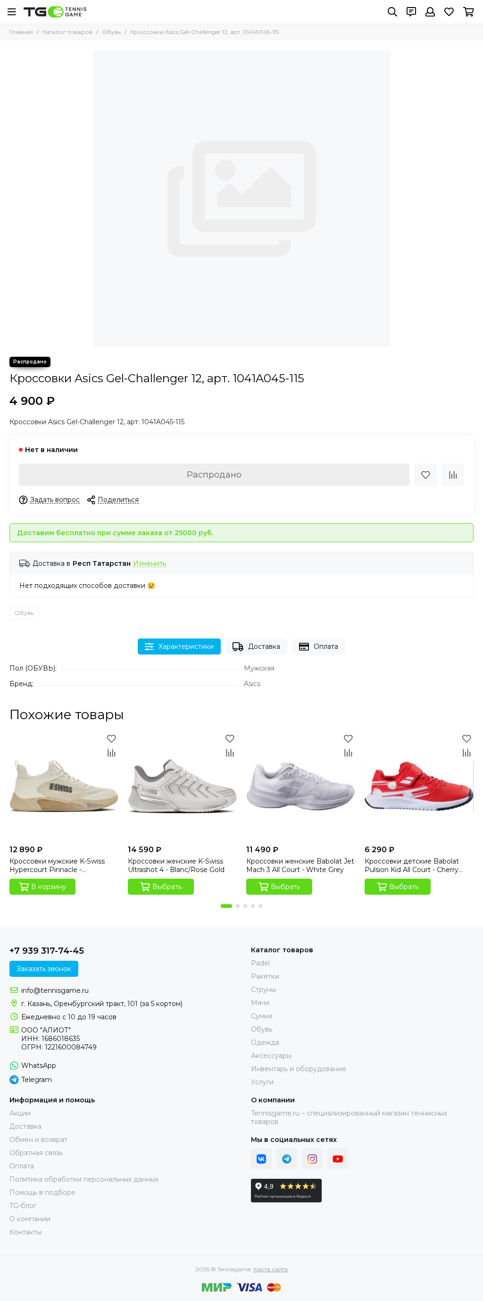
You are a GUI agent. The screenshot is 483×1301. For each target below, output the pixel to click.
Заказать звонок (44, 969)
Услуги (262, 1082)
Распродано (214, 475)
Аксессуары (271, 1055)
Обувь (111, 31)
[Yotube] (337, 1159)
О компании (29, 1219)
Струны (263, 989)
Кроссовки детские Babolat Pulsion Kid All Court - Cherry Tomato (412, 865)
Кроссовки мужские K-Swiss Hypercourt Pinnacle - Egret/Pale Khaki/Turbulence (57, 865)
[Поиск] (392, 12)
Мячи (260, 1003)
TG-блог (22, 1205)
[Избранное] (425, 474)
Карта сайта (270, 1269)
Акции (20, 1113)
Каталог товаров (67, 31)
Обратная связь (36, 1153)
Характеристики (186, 646)
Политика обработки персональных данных (83, 1179)
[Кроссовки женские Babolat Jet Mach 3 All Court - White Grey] (300, 785)
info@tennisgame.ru (55, 990)
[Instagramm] (312, 1159)
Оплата (326, 646)
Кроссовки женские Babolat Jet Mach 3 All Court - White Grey (300, 865)
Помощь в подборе (42, 1192)
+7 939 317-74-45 (46, 951)
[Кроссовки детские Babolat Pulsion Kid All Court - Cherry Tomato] (419, 785)
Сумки (261, 1016)
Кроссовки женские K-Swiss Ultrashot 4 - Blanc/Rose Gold (176, 865)
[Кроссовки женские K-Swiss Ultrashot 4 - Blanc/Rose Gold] (182, 785)
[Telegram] (286, 1159)
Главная (21, 31)
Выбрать (167, 886)
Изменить (149, 563)
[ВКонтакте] (261, 1159)
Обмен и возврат (38, 1139)
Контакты (25, 1232)
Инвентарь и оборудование (298, 1069)
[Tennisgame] (55, 11)
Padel (260, 963)
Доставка (264, 646)
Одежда (265, 1042)
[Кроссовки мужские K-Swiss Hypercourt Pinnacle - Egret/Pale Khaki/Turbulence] (63, 785)
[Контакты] (411, 12)
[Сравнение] (452, 474)
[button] (226, 906)
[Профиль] (430, 12)
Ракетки (265, 976)
